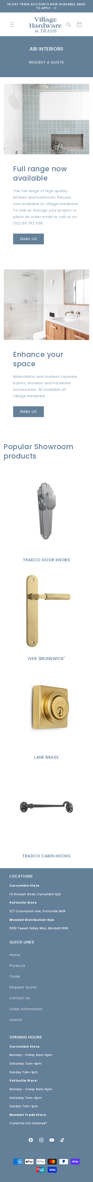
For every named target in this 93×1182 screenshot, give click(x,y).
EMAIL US (28, 238)
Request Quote (23, 987)
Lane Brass (46, 757)
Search (16, 1019)
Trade (15, 976)
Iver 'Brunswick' (46, 658)
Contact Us (20, 998)
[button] (12, 24)
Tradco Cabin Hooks (46, 856)
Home (15, 954)
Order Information (26, 1009)
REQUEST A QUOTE (46, 61)
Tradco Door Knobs (46, 559)
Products (18, 965)
